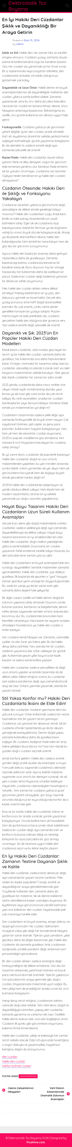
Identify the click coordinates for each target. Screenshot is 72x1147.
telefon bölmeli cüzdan (16, 1066)
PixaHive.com (36, 1142)
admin (20, 44)
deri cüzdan (9, 1056)
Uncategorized (28, 1076)
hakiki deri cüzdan (13, 1061)
